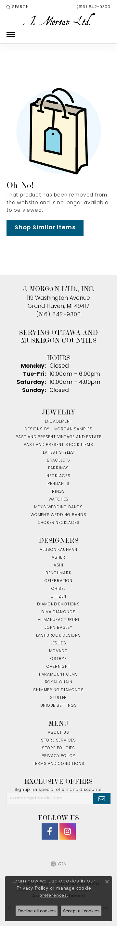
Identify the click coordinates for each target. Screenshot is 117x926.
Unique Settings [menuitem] (58, 706)
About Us (58, 733)
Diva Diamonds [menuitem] (58, 612)
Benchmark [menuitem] (58, 573)
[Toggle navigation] (10, 34)
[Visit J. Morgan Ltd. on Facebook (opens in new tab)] (50, 831)
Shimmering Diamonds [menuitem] (58, 690)
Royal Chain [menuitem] (58, 682)
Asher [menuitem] (58, 558)
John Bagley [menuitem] (58, 628)
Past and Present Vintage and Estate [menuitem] (58, 437)
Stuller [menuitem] (58, 698)
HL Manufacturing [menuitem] (59, 620)
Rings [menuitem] (58, 492)
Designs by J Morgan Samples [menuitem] (58, 429)
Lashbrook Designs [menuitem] (58, 636)
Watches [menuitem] (58, 499)
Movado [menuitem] (58, 651)
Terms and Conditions (58, 764)
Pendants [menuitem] (58, 484)
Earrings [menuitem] (58, 468)
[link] (92, 7)
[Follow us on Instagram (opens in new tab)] (67, 831)
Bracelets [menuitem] (58, 461)
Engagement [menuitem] (58, 422)
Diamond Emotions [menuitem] (58, 604)
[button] (17, 7)
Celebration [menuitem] (58, 581)
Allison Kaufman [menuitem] (58, 550)
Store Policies (58, 748)
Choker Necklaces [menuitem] (59, 523)
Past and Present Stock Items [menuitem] (58, 445)
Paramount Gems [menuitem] (58, 675)
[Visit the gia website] (58, 864)
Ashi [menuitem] (58, 565)
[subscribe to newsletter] (101, 798)
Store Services (58, 740)
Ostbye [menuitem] (58, 659)
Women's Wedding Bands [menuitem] (58, 515)
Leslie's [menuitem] (58, 643)
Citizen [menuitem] (59, 597)
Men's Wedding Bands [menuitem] (58, 507)
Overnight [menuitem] (58, 667)
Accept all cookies (81, 910)
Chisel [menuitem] (58, 589)
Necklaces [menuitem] (58, 476)
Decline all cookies (37, 910)
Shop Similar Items (45, 228)
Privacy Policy (58, 756)
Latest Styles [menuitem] (58, 453)
